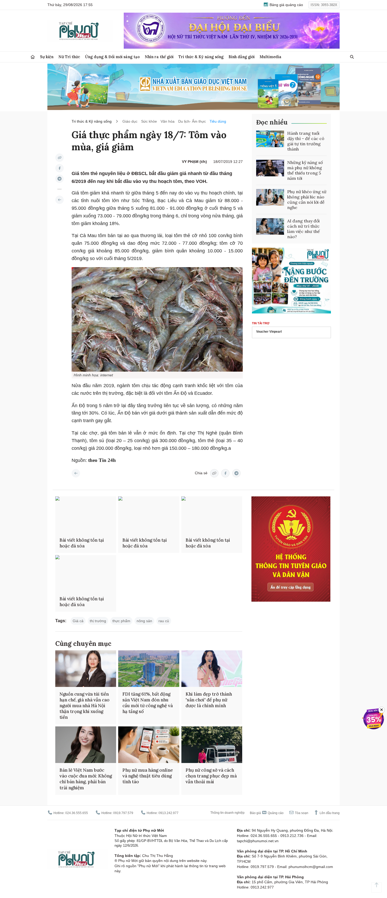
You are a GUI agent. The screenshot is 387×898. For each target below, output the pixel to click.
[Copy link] (59, 157)
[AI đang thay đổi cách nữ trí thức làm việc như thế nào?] (270, 226)
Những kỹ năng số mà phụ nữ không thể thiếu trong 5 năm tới (305, 170)
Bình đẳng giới (242, 56)
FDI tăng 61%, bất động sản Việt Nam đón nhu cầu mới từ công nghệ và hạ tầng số (147, 702)
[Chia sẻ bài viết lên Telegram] (59, 178)
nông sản (144, 621)
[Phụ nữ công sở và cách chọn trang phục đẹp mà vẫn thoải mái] (211, 744)
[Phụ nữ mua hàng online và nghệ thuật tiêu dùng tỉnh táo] (148, 744)
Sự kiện (46, 56)
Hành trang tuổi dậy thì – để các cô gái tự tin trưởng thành (305, 141)
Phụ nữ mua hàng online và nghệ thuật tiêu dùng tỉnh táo (147, 776)
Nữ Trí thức (69, 56)
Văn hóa (168, 121)
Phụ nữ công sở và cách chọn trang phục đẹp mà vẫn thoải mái (211, 776)
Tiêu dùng (218, 121)
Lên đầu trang (329, 813)
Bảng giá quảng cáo (286, 5)
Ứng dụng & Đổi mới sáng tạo (112, 56)
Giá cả (78, 621)
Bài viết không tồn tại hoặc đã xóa (81, 543)
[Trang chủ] (32, 57)
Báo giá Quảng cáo (267, 813)
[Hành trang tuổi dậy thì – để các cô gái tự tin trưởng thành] (270, 139)
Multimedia (270, 56)
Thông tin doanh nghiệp (227, 813)
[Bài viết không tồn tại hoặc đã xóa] (85, 514)
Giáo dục (129, 121)
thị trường (98, 621)
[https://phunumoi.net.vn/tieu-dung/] (59, 200)
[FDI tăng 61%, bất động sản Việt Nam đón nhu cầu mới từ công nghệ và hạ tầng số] (148, 668)
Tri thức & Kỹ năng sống (201, 56)
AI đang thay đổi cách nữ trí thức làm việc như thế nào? (303, 228)
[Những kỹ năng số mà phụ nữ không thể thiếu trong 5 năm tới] (270, 168)
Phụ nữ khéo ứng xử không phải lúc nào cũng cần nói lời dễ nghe (306, 199)
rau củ (163, 621)
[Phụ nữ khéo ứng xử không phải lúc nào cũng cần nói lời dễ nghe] (270, 197)
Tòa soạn (301, 813)
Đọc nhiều (271, 122)
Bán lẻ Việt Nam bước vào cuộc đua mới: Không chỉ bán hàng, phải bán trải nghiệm (85, 778)
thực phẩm (121, 621)
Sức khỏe (149, 121)
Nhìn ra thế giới (159, 56)
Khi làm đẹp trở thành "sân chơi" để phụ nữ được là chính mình (209, 700)
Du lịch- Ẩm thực (192, 121)
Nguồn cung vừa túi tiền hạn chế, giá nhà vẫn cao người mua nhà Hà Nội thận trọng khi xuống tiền (84, 705)
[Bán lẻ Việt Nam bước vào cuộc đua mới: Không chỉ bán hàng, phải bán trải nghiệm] (85, 744)
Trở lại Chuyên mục (76, 473)
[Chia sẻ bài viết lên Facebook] (59, 168)
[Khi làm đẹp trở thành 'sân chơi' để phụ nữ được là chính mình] (211, 668)
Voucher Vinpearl (269, 332)
